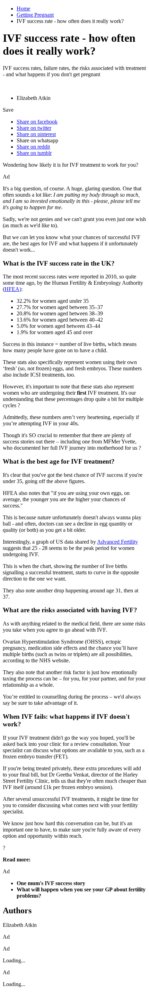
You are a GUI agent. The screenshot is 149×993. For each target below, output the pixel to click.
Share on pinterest (36, 134)
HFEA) (13, 289)
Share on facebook (37, 122)
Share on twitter (34, 128)
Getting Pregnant (35, 15)
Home (23, 8)
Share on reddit (33, 147)
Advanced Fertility (117, 542)
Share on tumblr (34, 153)
